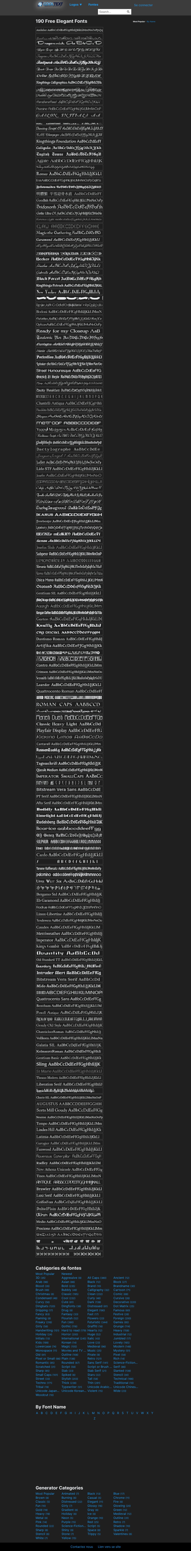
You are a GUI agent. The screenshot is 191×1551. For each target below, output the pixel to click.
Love (93, 1342)
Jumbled (122, 1338)
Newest (67, 1274)
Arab (42, 1282)
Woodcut (45, 1395)
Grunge (121, 1326)
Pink (41, 1522)
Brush (42, 1290)
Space (94, 1530)
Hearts (94, 1330)
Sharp (43, 1370)
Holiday (44, 1334)
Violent (95, 1391)
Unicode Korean (74, 1391)
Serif (119, 1367)
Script (69, 1367)
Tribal (42, 1387)
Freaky (44, 1322)
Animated (70, 1493)
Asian (68, 1282)
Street (43, 1378)
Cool (69, 1298)
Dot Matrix (123, 1306)
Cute (68, 1302)
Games (121, 1322)
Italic (93, 1338)
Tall (92, 1378)
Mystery (121, 1350)
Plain (68, 1358)
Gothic (69, 1326)
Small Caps (47, 1375)
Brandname (124, 1286)
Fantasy (70, 1314)
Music (94, 1350)
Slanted (122, 1370)
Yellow (69, 1538)
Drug (67, 1310)
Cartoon (121, 1290)
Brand (94, 1286)
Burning (69, 1498)
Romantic (45, 1362)
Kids (42, 1342)
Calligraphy (98, 1290)
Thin (93, 1383)
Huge (94, 1334)
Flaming (43, 1318)
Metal (42, 1518)
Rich (119, 1358)
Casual (94, 1498)
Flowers (95, 1318)
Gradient (70, 1510)
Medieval (96, 1346)
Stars (94, 1375)
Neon (67, 1518)
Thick (69, 1383)
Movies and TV (74, 1350)
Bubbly (69, 1290)
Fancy (43, 1314)
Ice (91, 1514)
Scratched (45, 1367)
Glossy (94, 1506)
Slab (67, 1370)
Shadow (121, 1526)
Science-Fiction (125, 1362)
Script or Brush (99, 1367)
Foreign (122, 1318)
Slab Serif (97, 1370)
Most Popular (45, 1274)
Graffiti (95, 1326)
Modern (122, 1346)
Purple (69, 1522)
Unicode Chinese (125, 1387)
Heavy (121, 1330)
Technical (123, 1378)
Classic (70, 1294)
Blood (43, 1286)
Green (120, 1510)
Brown (42, 1498)
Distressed (97, 1306)
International (74, 1338)
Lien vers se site (109, 1547)
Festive (121, 1314)
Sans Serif (97, 1362)
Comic (120, 1294)
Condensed (46, 1298)
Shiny (67, 1530)
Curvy (43, 1302)
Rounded (71, 1362)
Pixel (119, 1354)
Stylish (70, 1378)
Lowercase (46, 1346)
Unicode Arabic (99, 1387)
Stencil (121, 1375)
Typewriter (72, 1387)
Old (41, 1354)
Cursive (121, 1298)
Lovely (121, 1342)
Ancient (121, 1278)
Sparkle (120, 1530)
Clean (95, 1294)
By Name (151, 21)
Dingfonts (71, 1306)
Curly (94, 1298)
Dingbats (45, 1306)
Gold (42, 1510)
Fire (118, 1501)
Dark (94, 1302)
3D (41, 1278)
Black (94, 1282)
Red (93, 1522)
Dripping (44, 1310)
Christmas (45, 1294)
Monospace (46, 1350)
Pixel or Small (48, 1358)
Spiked (69, 1375)
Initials (43, 1338)
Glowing (122, 1506)
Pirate (93, 1354)
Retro (94, 1358)
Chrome (121, 1498)
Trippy (94, 1534)
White (42, 1538)
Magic (69, 1346)
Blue (119, 1493)
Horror (70, 1334)
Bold (68, 1286)
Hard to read (74, 1330)
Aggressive (72, 1278)
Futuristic (97, 1322)
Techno (44, 1383)
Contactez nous (82, 1547)
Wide (119, 1391)
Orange (95, 1518)
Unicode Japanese (48, 1391)
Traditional (123, 1383)
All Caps (97, 1278)
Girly (42, 1326)
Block (120, 1282)
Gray (92, 1510)
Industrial (122, 1334)
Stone (68, 1534)
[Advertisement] (18, 74)
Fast (93, 1314)
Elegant (96, 1310)
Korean (69, 1342)
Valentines (122, 1534)
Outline (70, 1354)
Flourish (70, 1318)
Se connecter (143, 5)
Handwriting (47, 1330)
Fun (68, 1322)
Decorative (124, 1302)
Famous (121, 1310)
